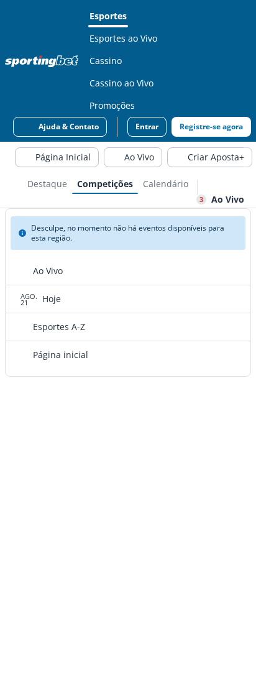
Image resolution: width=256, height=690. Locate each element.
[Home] (44, 60)
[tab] (47, 183)
